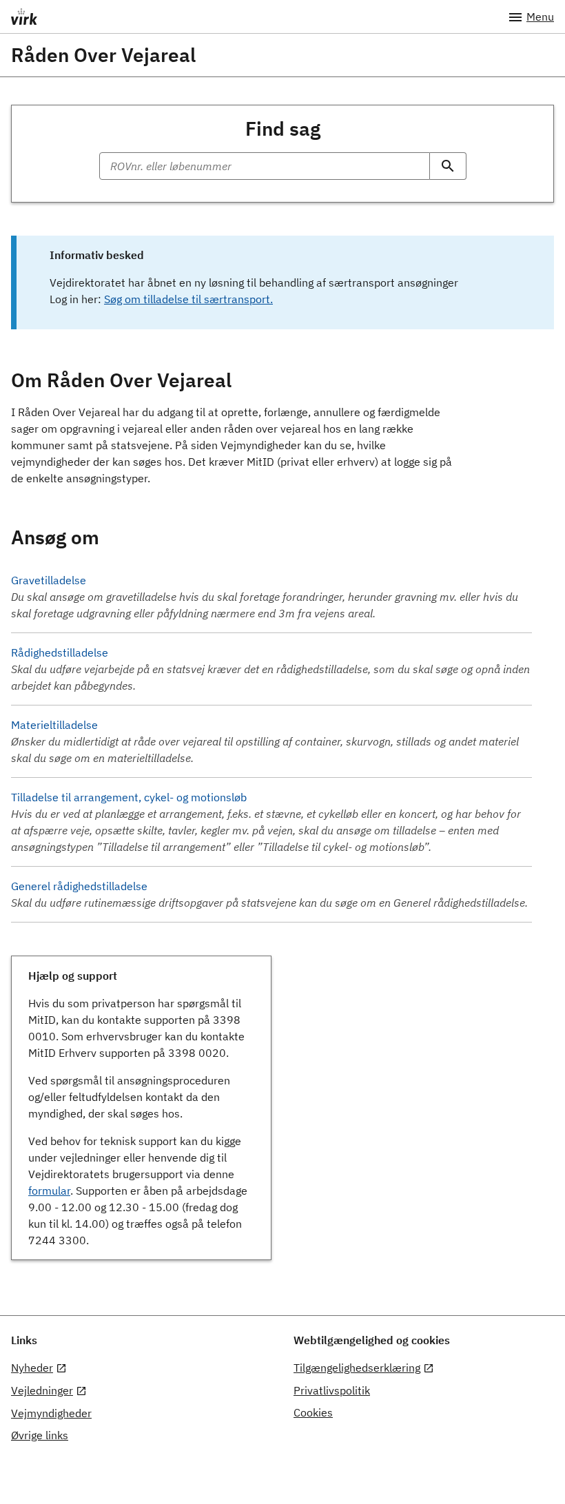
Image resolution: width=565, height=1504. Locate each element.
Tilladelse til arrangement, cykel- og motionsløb (129, 797)
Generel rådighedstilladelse (79, 886)
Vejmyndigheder (51, 1413)
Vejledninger (42, 1390)
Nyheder (32, 1367)
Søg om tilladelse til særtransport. (188, 299)
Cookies (313, 1412)
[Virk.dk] (238, 16)
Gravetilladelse (48, 580)
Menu (540, 16)
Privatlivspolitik (332, 1390)
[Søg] (448, 166)
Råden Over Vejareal (103, 55)
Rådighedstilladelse (59, 652)
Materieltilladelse (54, 725)
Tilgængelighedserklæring (357, 1367)
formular (49, 1190)
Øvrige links (39, 1435)
